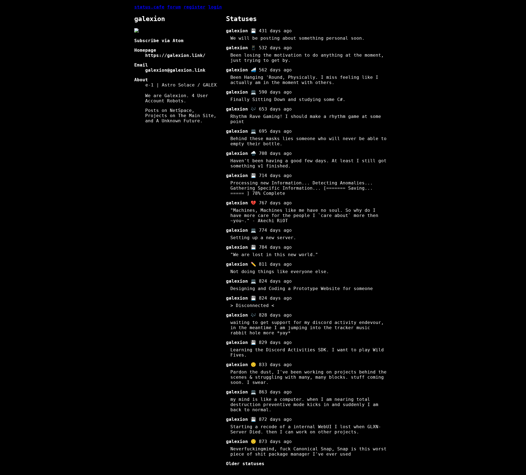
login (215, 7)
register (194, 7)
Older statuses (245, 463)
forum (174, 7)
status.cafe (149, 7)
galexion (237, 30)
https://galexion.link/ (175, 55)
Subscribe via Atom (159, 40)
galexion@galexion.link (175, 70)
